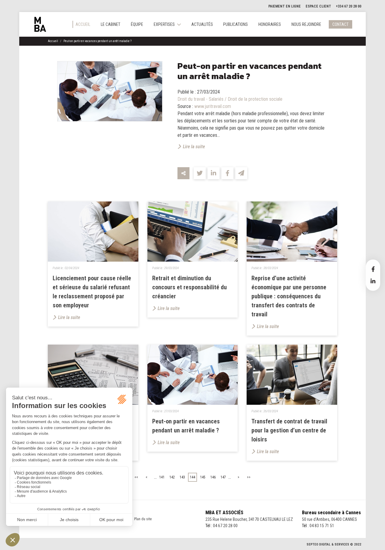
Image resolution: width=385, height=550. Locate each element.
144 (192, 477)
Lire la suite (194, 146)
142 (172, 477)
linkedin (373, 281)
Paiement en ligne (284, 6)
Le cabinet (110, 24)
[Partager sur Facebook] (227, 173)
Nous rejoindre (306, 24)
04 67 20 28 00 (225, 525)
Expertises (164, 24)
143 (182, 477)
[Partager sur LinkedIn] (214, 173)
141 (162, 477)
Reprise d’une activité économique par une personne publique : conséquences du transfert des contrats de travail (288, 296)
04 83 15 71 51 (322, 525)
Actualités (202, 24)
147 (223, 477)
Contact (340, 24)
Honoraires (269, 24)
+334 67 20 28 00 (348, 6)
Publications (235, 24)
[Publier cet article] (200, 173)
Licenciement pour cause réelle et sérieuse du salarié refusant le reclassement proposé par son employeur (92, 292)
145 (202, 477)
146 (213, 477)
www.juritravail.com (212, 106)
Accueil (82, 24)
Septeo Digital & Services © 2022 (333, 544)
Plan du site (143, 519)
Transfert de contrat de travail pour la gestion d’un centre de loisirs (289, 430)
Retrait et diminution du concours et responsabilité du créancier (189, 287)
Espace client (318, 6)
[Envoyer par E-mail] (241, 173)
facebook (373, 269)
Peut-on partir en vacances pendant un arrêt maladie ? (97, 41)
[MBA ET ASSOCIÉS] (40, 24)
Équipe (137, 24)
